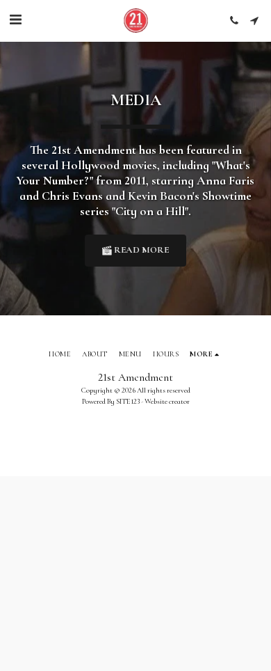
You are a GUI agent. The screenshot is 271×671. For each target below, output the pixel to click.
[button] (15, 20)
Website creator (167, 401)
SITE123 (128, 401)
